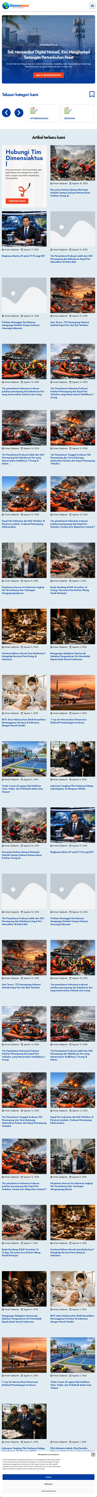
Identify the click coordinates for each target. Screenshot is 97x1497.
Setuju (48, 1477)
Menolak (48, 1484)
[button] (93, 1454)
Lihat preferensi (48, 1491)
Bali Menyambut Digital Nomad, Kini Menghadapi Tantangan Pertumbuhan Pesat (48, 54)
